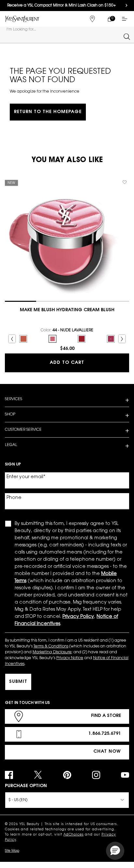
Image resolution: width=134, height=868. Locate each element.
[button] (115, 851)
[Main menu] (126, 19)
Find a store (106, 716)
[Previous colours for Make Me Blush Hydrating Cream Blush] (12, 339)
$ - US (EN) (17, 800)
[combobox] (64, 36)
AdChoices (73, 834)
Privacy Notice (69, 658)
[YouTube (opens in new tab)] (125, 775)
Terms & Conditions (51, 646)
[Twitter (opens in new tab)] (38, 775)
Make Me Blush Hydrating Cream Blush (67, 310)
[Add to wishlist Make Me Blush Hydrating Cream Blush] (124, 182)
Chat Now (107, 751)
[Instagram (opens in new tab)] (96, 775)
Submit (18, 682)
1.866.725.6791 (104, 734)
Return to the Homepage (48, 112)
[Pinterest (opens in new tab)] (67, 775)
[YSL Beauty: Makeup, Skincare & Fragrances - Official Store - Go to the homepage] (22, 19)
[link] (109, 19)
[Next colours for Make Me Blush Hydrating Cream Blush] (122, 339)
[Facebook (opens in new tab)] (9, 775)
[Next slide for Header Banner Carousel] (126, 5)
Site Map (12, 851)
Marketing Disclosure (52, 652)
